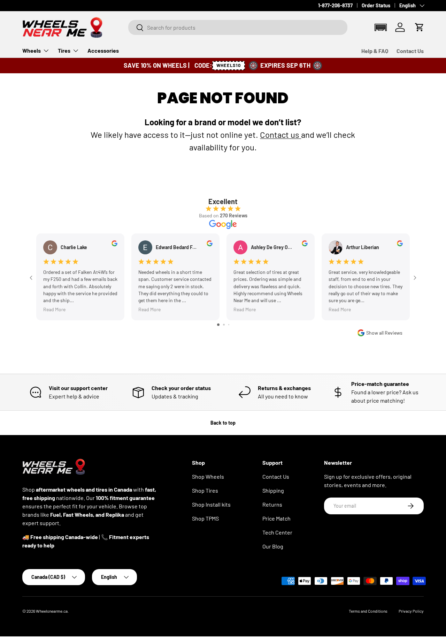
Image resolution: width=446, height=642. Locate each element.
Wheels (31, 50)
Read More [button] (54, 310)
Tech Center (277, 532)
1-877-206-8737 (335, 5)
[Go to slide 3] (228, 324)
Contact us (280, 134)
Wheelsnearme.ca (52, 611)
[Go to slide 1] (218, 324)
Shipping (273, 490)
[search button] (136, 28)
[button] (380, 27)
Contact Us (410, 50)
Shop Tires (205, 490)
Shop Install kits (211, 504)
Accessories (103, 50)
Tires (64, 50)
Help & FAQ (374, 50)
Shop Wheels (208, 476)
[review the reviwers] (114, 244)
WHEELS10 (229, 65)
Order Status (376, 5)
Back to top (223, 423)
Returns (272, 504)
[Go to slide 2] (224, 325)
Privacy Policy (411, 611)
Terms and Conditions (368, 611)
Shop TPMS (205, 518)
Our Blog (272, 546)
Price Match (276, 518)
